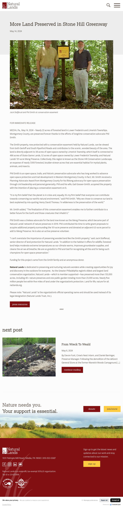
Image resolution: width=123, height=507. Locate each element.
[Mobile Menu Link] (117, 6)
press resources (19, 304)
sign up (91, 463)
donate (91, 408)
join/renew (112, 408)
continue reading (72, 369)
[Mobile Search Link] (108, 5)
